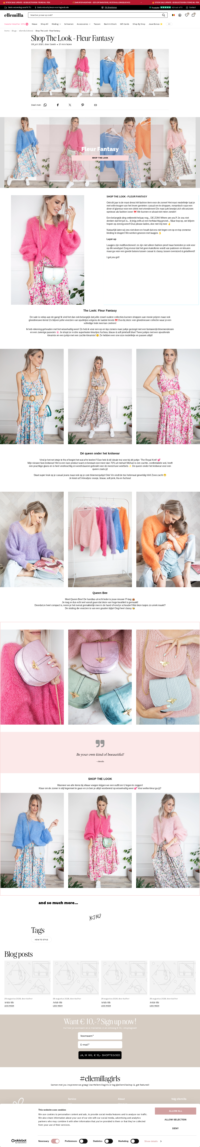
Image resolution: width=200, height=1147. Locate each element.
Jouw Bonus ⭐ (156, 24)
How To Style (41, 940)
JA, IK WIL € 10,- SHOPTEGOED (100, 1055)
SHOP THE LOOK (100, 158)
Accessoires (82, 24)
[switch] (83, 1141)
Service (72, 1099)
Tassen (97, 24)
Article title (9, 1002)
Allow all (175, 1111)
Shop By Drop (139, 24)
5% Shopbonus (111, 7)
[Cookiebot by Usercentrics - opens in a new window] (19, 1141)
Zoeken (163, 15)
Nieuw (34, 24)
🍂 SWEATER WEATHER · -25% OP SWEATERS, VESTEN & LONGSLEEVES (145, 2)
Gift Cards (124, 24)
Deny (175, 1128)
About (121, 1099)
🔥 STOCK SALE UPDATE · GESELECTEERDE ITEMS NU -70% (70, 2)
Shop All (44, 24)
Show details (151, 1141)
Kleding (55, 24)
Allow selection (176, 1119)
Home (6, 31)
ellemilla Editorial (26, 31)
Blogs (14, 31)
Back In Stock (110, 24)
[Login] (179, 15)
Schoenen (68, 24)
